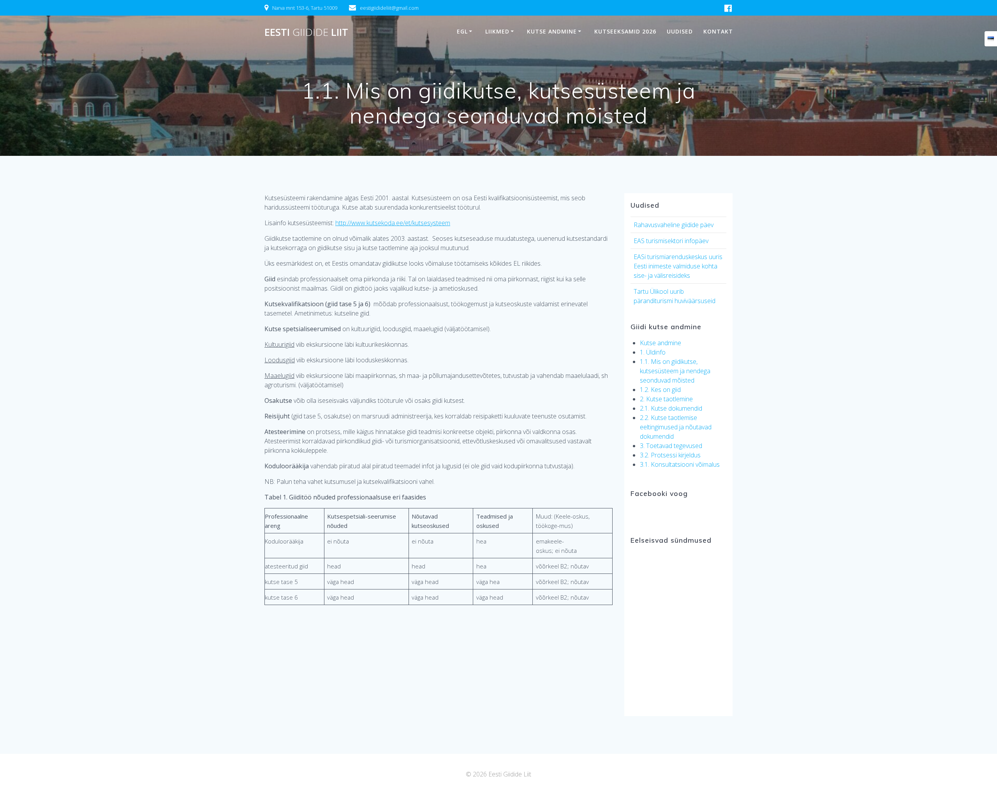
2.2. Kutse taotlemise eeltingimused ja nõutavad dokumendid (676, 427)
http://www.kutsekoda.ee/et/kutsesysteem (392, 223)
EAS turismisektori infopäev (671, 240)
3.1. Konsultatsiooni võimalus (680, 464)
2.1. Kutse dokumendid (671, 408)
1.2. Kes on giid (660, 389)
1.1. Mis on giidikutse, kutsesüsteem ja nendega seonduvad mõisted (675, 371)
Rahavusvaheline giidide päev (673, 225)
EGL (462, 31)
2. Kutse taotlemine (666, 399)
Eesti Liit (306, 32)
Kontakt (718, 31)
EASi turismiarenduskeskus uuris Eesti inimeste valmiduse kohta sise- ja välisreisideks (678, 266)
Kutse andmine (552, 31)
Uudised (680, 31)
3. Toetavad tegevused (671, 445)
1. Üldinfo (653, 352)
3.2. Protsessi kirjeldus (670, 455)
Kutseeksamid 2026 (625, 31)
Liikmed (497, 31)
